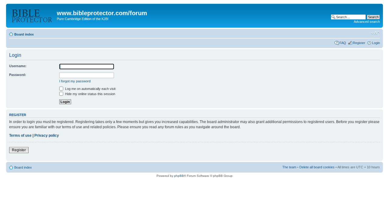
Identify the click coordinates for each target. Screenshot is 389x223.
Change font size (375, 33)
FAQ (342, 43)
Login (376, 43)
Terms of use (20, 135)
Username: (17, 66)
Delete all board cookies (317, 167)
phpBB (179, 175)
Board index (24, 34)
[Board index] (32, 15)
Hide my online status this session (89, 94)
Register (359, 43)
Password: (17, 75)
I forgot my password (75, 81)
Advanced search (367, 21)
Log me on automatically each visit (89, 89)
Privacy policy (46, 135)
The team (289, 167)
